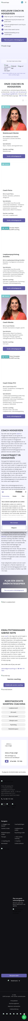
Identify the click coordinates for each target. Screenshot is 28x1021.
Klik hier (4, 536)
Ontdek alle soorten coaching (14, 685)
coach (18, 433)
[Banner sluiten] (25, 491)
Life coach (13, 712)
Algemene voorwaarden (14, 1006)
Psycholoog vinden (20, 832)
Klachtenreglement (14, 1003)
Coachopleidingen (19, 824)
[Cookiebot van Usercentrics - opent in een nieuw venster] (16, 492)
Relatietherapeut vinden (5, 833)
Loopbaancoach (13, 708)
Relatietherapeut (13, 729)
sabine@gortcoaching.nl (8, 668)
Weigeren (14, 527)
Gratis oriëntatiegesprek (14, 156)
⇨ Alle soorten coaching (18, 837)
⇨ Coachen (18, 841)
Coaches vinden (5, 828)
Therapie (3, 837)
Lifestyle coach (13, 720)
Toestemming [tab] (5, 496)
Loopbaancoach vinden (19, 829)
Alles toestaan (14, 522)
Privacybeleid (14, 1000)
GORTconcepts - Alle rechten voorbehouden (14, 996)
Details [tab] (14, 496)
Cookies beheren (19, 843)
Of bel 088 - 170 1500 (16, 761)
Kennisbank (4, 843)
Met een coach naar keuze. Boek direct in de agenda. (19, 904)
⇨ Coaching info (5, 841)
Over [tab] (23, 496)
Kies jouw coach (14, 975)
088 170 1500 (23, 96)
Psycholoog (13, 724)
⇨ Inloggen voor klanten (5, 825)
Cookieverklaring (14, 1009)
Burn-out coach (13, 716)
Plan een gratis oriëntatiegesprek (14, 40)
